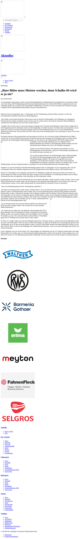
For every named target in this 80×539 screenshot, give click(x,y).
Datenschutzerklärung (11, 536)
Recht (6, 448)
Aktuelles (7, 55)
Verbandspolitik (9, 446)
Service (7, 451)
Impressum (8, 535)
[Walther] (18, 267)
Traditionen (8, 521)
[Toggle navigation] (1, 77)
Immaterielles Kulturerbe (12, 526)
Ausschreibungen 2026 (12, 470)
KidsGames (8, 508)
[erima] (18, 345)
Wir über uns (9, 501)
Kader (6, 466)
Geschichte (8, 519)
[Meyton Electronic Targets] (18, 371)
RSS (6, 433)
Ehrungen (8, 524)
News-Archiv (9, 431)
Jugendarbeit (8, 504)
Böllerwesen (8, 523)
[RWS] (18, 293)
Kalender (7, 442)
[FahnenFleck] (18, 397)
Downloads (8, 506)
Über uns (7, 444)
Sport (6, 464)
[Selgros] (18, 424)
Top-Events (8, 471)
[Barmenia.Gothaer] (18, 319)
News (6, 441)
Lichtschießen (9, 510)
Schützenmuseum (10, 528)
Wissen (7, 450)
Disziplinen (8, 468)
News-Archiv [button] (9, 80)
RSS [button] (6, 82)
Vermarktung (9, 453)
